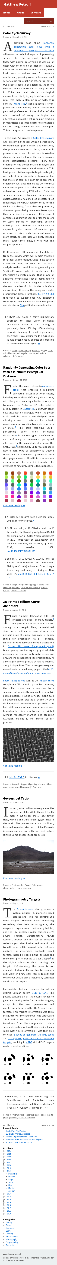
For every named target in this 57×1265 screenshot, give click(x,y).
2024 (9, 1153)
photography (9, 888)
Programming (25, 350)
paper (11, 787)
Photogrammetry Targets (22, 899)
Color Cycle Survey (17, 33)
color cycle (22, 353)
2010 (9, 1213)
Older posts (9, 26)
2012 (9, 1208)
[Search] (51, 21)
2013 (9, 1205)
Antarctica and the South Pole (19, 1142)
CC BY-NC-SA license (15, 1260)
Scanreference (25, 909)
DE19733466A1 (40, 992)
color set (31, 353)
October (11, 1176)
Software (36, 12)
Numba (44, 587)
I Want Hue (19, 103)
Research (36, 350)
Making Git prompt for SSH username (21, 1136)
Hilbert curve (46, 680)
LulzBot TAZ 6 (16, 777)
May (10, 1185)
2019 (9, 1168)
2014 (9, 1202)
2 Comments (18, 356)
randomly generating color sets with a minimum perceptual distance (34, 46)
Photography (17, 885)
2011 (9, 1211)
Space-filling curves (14, 680)
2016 (9, 1196)
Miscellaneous (12, 1236)
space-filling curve (22, 787)
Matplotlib (28, 408)
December (12, 1173)
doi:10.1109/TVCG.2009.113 (21, 551)
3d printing (32, 784)
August (11, 1179)
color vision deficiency (30, 587)
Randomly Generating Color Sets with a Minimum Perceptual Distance (27, 371)
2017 (9, 1193)
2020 (9, 1165)
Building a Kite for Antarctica (18, 1134)
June (10, 1182)
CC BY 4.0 (43, 293)
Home (6, 12)
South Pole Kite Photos (16, 1131)
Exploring (10, 1228)
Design (14, 350)
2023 (9, 1156)
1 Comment (36, 787)
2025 (9, 1151)
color (50, 350)
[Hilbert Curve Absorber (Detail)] (28, 745)
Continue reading (14, 505)
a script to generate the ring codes (33, 1034)
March (11, 1188)
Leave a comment (18, 590)
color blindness (9, 353)
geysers (40, 885)
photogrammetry (10, 1117)
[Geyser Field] (28, 857)
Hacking (9, 1233)
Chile (34, 885)
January (11, 1191)
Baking (9, 1222)
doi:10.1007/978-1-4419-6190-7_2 (36, 573)
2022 (9, 1159)
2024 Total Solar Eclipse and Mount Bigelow (24, 1139)
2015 (9, 1199)
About (20, 12)
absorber (41, 784)
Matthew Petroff (12, 1254)
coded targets (47, 1114)
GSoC (8, 1231)
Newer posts (47, 26)
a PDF (29, 1042)
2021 (9, 1162)
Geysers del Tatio (16, 798)
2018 (8, 1171)
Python (6, 590)
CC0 (52, 293)
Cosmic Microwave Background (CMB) (31, 646)
